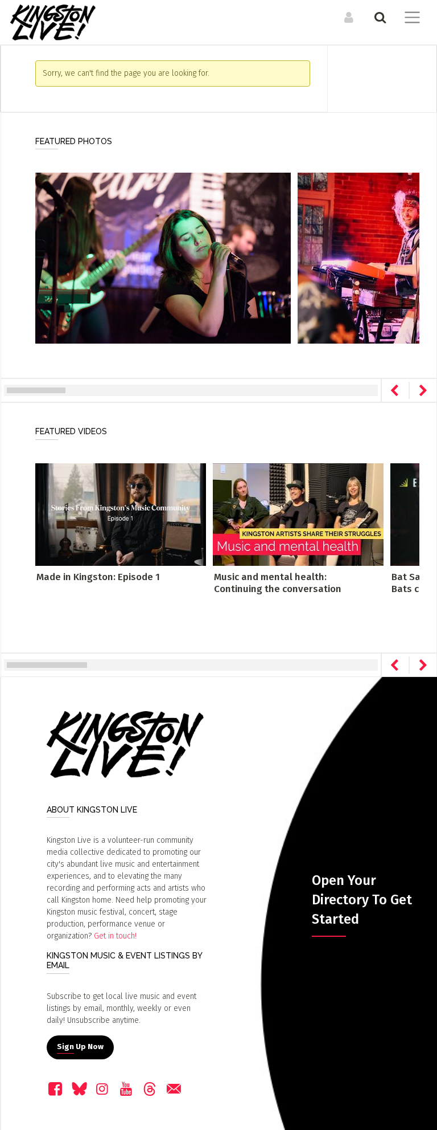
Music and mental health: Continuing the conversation (277, 582)
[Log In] (347, 17)
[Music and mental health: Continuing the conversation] (298, 514)
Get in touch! (115, 936)
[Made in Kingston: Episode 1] (120, 514)
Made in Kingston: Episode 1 (98, 577)
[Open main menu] (410, 18)
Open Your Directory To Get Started (362, 899)
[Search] (379, 17)
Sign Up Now (80, 1046)
